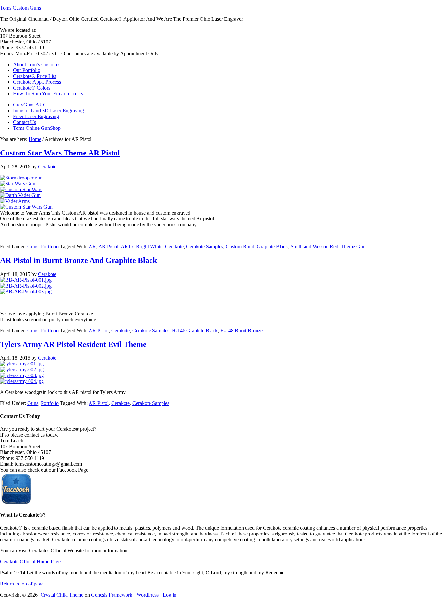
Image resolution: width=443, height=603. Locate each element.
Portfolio (50, 246)
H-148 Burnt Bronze (241, 330)
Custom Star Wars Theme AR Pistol (60, 153)
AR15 (127, 246)
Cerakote (47, 166)
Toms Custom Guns (20, 8)
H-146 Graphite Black (195, 330)
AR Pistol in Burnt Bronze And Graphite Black (78, 260)
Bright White (149, 246)
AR (92, 246)
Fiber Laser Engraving (36, 116)
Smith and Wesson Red (314, 246)
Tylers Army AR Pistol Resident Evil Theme (73, 344)
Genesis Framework (111, 594)
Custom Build (240, 246)
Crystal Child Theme (62, 594)
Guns (32, 246)
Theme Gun (353, 246)
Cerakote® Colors (31, 88)
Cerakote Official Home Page (30, 561)
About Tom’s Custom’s (36, 64)
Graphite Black (272, 246)
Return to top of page (21, 583)
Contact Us (24, 122)
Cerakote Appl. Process (37, 82)
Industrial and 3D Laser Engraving (48, 110)
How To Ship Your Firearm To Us (48, 93)
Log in (169, 594)
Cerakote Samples (204, 246)
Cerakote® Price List (34, 76)
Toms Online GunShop (37, 128)
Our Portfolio (26, 70)
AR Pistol (108, 246)
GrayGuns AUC (30, 104)
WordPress (148, 594)
